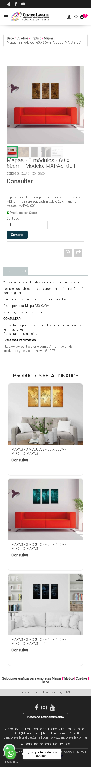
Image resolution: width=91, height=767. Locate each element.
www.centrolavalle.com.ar (69, 737)
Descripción (16, 270)
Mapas (48, 38)
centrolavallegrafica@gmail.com (26, 737)
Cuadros (22, 38)
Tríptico (36, 38)
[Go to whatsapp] (10, 753)
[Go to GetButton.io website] (11, 762)
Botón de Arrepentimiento (45, 717)
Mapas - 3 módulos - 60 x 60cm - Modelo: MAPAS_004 (38, 641)
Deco (10, 38)
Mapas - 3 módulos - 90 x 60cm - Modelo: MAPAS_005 (38, 546)
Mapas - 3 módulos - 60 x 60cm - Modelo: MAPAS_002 (38, 451)
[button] (8, 4)
